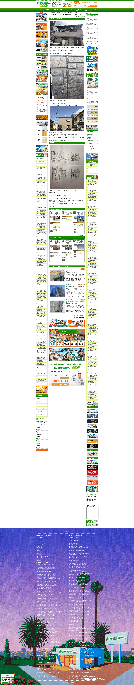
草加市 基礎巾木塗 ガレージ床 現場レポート (92, 42)
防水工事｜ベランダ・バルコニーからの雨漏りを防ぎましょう (79, 571)
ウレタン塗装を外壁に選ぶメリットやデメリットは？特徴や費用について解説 (82, 658)
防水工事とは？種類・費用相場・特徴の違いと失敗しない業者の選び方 (48, 642)
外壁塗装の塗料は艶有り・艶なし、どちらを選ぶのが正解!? (79, 666)
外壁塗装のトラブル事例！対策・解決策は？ (92, 350)
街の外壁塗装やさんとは (41, 537)
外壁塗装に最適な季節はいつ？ (41, 208)
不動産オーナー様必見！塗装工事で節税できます (92, 264)
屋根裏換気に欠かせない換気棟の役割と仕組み (41, 358)
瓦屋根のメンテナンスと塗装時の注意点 (41, 310)
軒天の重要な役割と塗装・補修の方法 (40, 265)
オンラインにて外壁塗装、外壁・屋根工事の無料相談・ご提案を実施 (80, 573)
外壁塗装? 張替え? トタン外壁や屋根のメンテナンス (77, 580)
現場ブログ (55, 12)
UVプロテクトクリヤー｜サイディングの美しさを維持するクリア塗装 (80, 648)
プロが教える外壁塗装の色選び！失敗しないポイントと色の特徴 (47, 565)
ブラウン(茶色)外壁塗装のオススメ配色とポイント (92, 376)
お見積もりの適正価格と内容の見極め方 (92, 207)
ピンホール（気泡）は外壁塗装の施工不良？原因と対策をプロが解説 (48, 612)
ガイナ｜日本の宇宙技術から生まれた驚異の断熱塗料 (78, 651)
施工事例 (47, 9)
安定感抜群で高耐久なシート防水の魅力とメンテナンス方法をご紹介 (48, 646)
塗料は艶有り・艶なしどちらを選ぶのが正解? (92, 293)
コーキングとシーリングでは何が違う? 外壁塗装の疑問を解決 (47, 629)
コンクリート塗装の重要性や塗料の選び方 (41, 335)
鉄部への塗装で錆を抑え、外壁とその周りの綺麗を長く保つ (79, 604)
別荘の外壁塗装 (71, 624)
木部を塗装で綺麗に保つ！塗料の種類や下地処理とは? (93, 328)
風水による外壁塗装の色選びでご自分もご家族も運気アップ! (47, 574)
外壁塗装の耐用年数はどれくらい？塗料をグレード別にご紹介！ (47, 602)
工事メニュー (63, 9)
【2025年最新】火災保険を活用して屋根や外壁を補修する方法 (79, 556)
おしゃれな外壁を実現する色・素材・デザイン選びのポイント (47, 662)
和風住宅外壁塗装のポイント (91, 302)
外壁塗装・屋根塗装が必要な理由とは (43, 588)
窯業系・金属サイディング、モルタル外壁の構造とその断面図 (47, 634)
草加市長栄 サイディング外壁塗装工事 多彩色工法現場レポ (92, 35)
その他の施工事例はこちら (79, 235)
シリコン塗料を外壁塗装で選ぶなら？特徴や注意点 (41, 217)
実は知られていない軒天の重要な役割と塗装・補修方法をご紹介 (79, 593)
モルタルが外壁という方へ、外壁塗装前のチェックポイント (79, 675)
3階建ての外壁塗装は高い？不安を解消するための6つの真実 (47, 584)
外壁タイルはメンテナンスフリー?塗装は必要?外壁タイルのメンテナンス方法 (82, 583)
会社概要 (94, 9)
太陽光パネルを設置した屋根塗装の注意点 (92, 325)
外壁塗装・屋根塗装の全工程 (74, 543)
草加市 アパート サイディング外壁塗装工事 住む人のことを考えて (92, 38)
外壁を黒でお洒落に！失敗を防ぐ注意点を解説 (92, 366)
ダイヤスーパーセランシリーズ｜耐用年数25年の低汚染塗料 (79, 639)
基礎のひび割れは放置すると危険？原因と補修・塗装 (46, 658)
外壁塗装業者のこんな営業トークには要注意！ (92, 277)
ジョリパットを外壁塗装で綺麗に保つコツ (92, 309)
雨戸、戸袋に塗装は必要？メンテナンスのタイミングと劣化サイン (80, 614)
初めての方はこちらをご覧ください (75, 537)
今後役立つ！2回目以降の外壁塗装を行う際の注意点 (77, 567)
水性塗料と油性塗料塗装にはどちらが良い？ (92, 296)
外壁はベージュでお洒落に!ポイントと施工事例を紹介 (93, 373)
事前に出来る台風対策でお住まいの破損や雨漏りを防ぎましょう (47, 655)
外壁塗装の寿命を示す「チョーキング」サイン (41, 227)
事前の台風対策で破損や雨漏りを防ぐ (91, 341)
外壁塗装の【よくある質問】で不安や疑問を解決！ (45, 564)
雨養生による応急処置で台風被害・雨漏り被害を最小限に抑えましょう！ (49, 656)
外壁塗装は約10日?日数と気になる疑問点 (92, 213)
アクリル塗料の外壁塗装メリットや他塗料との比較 (41, 211)
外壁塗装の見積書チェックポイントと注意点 (92, 203)
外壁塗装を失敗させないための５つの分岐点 (44, 571)
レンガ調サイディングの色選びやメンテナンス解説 (41, 233)
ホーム (39, 9)
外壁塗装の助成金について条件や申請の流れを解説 (77, 574)
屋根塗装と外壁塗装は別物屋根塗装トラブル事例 (41, 249)
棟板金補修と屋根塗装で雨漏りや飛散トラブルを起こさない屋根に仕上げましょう (50, 639)
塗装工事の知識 (40, 158)
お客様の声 (55, 9)
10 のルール (39, 546)
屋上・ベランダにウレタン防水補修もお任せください (41, 351)
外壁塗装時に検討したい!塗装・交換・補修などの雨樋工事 (78, 598)
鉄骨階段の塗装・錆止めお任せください (41, 319)
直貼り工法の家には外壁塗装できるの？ (91, 290)
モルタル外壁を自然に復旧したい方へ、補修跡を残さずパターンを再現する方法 (50, 611)
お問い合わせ (39, 411)
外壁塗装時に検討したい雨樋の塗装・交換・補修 (41, 278)
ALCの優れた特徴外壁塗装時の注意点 (40, 370)
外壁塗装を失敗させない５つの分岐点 (92, 191)
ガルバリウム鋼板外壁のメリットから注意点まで (92, 235)
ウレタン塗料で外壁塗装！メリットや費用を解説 (41, 214)
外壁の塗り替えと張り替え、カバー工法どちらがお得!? (46, 594)
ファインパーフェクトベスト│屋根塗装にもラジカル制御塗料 (79, 634)
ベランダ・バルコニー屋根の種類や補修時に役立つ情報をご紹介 (47, 641)
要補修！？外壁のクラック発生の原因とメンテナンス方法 (46, 608)
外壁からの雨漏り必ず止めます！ (74, 557)
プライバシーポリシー (41, 408)
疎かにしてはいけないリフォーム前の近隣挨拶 (92, 216)
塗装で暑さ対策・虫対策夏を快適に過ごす (41, 224)
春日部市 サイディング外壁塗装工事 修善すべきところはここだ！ (92, 29)
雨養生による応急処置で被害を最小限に (92, 344)
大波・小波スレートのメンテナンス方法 (41, 383)
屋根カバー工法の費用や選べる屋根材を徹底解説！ (77, 564)
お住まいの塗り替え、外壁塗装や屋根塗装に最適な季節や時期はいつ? (48, 605)
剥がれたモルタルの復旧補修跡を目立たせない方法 (41, 236)
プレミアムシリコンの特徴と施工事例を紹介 (92, 389)
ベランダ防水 (41, 67)
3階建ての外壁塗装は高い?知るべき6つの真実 (92, 223)
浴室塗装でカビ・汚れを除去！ (40, 329)
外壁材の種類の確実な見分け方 (90, 229)
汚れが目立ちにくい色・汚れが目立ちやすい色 (93, 94)
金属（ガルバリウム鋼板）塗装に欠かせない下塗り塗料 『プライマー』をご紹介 (82, 673)
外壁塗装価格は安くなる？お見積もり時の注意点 (41, 185)
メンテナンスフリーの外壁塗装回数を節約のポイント (92, 232)
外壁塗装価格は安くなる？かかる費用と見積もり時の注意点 (79, 553)
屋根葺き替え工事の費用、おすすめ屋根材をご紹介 (77, 563)
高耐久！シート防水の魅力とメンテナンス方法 (41, 355)
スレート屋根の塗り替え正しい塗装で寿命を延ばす (41, 291)
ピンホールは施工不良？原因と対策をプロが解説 (41, 240)
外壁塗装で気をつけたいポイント (41, 252)
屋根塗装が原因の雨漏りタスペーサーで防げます (41, 294)
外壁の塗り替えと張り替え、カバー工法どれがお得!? (92, 225)
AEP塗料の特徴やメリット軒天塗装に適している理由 (92, 398)
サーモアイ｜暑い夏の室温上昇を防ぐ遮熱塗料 (76, 635)
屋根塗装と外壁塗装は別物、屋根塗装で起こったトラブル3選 (47, 622)
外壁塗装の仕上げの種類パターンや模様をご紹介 (92, 385)
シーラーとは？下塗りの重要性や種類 (92, 255)
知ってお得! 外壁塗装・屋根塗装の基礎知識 (44, 587)
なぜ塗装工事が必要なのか (41, 161)
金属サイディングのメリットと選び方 (40, 300)
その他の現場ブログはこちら (79, 315)
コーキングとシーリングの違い (41, 367)
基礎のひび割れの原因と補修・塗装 (91, 347)
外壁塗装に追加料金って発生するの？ (91, 194)
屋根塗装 (41, 61)
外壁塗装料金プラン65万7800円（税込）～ (76, 544)
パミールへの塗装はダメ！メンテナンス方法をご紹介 (92, 331)
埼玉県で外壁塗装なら (41, 404)
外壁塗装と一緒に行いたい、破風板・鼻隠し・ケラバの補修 (79, 591)
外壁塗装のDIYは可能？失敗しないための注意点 (92, 280)
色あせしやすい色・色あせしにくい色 (92, 98)
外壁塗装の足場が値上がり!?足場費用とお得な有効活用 (78, 627)
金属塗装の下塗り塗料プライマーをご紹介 (92, 251)
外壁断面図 (39, 376)
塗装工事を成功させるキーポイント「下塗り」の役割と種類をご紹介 (80, 672)
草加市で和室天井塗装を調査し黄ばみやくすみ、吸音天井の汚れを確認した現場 (92, 17)
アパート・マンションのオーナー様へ (92, 168)
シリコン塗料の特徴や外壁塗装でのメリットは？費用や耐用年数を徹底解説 (81, 655)
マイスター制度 (39, 547)
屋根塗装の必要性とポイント (74, 560)
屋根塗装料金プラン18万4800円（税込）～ (76, 546)
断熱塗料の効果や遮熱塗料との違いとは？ (92, 334)
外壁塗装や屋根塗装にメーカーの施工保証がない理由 (92, 261)
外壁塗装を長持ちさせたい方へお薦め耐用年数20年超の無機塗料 (79, 669)
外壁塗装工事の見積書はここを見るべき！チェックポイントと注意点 (80, 551)
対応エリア (39, 553)
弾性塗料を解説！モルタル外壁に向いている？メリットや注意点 (47, 673)
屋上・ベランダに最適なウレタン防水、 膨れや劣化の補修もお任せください (49, 645)
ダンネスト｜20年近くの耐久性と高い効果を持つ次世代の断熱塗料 (80, 649)
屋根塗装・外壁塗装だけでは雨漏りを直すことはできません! (47, 585)
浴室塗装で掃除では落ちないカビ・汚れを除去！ (77, 610)
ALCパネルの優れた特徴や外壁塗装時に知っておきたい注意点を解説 (48, 631)
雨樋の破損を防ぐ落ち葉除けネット (40, 284)
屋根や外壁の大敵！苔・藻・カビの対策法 (92, 322)
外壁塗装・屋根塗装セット (41, 64)
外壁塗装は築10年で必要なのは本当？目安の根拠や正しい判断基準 (48, 577)
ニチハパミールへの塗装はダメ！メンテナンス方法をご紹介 (47, 652)
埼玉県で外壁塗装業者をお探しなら (43, 556)
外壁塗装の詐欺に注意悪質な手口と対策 (92, 210)
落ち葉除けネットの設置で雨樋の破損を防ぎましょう (78, 601)
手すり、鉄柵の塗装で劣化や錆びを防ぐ (41, 323)
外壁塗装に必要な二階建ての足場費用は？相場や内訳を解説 (79, 628)
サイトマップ (39, 414)
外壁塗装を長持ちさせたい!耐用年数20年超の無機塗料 (93, 258)
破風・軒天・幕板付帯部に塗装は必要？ (41, 259)
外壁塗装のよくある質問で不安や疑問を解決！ (92, 184)
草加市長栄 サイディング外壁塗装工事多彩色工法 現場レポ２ (92, 33)
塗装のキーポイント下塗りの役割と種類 (91, 248)
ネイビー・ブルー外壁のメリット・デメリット (92, 360)
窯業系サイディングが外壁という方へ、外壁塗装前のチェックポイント (80, 676)
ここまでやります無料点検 (86, 10)
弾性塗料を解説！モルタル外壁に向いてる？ (92, 382)
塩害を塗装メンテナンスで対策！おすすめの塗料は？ (46, 649)
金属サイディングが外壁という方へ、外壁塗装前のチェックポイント (80, 678)
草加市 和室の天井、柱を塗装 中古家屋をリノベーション (92, 20)
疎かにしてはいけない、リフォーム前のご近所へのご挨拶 (46, 581)
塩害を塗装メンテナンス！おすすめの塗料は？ (41, 361)
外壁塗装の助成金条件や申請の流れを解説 (92, 187)
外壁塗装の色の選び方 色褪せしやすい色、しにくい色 (46, 567)
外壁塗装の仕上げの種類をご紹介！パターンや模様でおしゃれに (47, 676)
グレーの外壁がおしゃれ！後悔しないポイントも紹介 (92, 363)
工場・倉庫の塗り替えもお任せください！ (92, 165)
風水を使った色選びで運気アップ (93, 91)
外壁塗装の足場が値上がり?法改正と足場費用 (93, 270)
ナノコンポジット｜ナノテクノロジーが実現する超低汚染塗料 (79, 645)
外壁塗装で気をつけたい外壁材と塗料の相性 (41, 380)
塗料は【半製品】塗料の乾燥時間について (41, 364)
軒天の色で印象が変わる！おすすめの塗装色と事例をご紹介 (79, 594)
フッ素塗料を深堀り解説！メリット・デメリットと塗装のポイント (48, 672)
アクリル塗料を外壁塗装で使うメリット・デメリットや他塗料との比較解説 (81, 656)
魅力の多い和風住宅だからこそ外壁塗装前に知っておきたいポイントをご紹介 (82, 584)
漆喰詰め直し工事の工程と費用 (91, 306)
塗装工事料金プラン (78, 10)
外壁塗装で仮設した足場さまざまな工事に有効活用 (92, 267)
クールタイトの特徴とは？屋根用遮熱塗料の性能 (92, 392)
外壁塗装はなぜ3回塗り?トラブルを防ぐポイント (41, 256)
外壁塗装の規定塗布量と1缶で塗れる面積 (92, 315)
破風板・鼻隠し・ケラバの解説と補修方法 (41, 262)
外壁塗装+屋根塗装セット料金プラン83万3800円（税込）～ (79, 547)
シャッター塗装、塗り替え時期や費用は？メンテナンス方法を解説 (80, 611)
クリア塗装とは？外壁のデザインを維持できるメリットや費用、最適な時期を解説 (82, 659)
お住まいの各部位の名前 (41, 198)
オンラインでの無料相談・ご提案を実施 (92, 181)
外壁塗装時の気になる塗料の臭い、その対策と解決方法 (46, 582)
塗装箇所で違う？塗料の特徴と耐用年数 (92, 245)
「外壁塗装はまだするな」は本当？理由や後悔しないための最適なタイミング (50, 578)
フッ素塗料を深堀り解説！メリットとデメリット (92, 379)
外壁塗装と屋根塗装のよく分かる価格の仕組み (76, 539)
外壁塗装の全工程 (40, 174)
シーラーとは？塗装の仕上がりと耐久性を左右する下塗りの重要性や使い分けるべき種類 (83, 671)
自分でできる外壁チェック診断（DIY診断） (44, 591)
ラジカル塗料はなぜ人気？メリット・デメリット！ (92, 395)
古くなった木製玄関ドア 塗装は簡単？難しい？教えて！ (92, 23)
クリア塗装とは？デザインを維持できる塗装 (41, 220)
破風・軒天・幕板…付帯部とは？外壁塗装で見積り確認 (78, 590)
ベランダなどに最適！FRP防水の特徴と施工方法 (41, 348)
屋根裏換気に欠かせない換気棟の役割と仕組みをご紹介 (46, 648)
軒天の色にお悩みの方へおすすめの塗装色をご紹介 (41, 268)
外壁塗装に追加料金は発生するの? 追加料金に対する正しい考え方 (80, 576)
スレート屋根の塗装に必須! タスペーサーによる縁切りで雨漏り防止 (48, 624)
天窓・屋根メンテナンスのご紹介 (41, 272)
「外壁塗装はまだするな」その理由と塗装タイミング (41, 178)
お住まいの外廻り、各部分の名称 (42, 595)
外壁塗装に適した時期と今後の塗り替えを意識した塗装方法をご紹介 (48, 604)
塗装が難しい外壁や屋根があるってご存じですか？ (92, 283)
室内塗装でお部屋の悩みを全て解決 (75, 570)
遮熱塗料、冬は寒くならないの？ (74, 662)
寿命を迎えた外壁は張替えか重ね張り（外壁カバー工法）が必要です (80, 566)
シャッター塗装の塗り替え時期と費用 (40, 332)
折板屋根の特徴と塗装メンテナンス (40, 307)
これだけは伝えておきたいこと (42, 543)
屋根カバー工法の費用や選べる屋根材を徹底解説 (41, 195)
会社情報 (38, 551)
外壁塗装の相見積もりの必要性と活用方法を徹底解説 (46, 618)
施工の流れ (71, 9)
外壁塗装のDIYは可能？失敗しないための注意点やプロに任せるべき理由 (49, 592)
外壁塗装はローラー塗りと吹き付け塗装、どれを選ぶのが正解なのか (48, 628)
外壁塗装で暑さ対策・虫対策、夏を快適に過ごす (77, 625)
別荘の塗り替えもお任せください (92, 171)
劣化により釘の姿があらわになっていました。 (57, 103)
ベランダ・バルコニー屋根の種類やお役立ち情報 (41, 342)
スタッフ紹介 (39, 401)
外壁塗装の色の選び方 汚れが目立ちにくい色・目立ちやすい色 (47, 568)
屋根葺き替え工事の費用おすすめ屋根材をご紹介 (41, 192)
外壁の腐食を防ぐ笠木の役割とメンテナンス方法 (41, 275)
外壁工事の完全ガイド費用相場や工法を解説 (41, 182)
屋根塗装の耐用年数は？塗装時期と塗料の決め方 (92, 353)
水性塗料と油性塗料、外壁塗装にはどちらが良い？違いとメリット (80, 668)
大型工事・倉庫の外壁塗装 (73, 621)
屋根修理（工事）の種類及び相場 (40, 189)
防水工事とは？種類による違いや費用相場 (41, 345)
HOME (51, 12)
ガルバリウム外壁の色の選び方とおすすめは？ (44, 601)
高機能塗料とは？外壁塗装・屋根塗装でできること (41, 246)
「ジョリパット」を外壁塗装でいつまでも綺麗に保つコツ (46, 635)
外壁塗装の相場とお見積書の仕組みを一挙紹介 (76, 550)
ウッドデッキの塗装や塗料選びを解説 (41, 326)
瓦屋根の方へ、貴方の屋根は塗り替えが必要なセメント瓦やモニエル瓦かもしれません (83, 588)
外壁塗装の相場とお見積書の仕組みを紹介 (92, 200)
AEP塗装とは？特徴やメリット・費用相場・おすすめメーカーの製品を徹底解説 (82, 661)
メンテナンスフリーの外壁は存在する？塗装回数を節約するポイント (48, 598)
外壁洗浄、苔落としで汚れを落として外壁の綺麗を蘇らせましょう (80, 615)
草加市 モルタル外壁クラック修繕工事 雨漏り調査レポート (92, 44)
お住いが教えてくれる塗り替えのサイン (41, 168)
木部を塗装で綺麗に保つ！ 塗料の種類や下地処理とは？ (46, 651)
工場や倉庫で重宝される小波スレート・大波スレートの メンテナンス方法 (49, 638)
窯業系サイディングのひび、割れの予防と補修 (92, 286)
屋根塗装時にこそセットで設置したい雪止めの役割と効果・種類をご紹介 (81, 600)
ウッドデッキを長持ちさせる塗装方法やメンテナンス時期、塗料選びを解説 (81, 608)
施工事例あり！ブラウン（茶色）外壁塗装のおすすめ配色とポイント (48, 671)
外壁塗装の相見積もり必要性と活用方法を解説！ (92, 197)
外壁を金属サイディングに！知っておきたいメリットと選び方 (79, 578)
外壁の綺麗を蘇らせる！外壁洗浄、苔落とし (92, 318)
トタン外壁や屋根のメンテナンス (40, 303)
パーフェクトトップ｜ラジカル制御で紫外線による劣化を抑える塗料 (80, 632)
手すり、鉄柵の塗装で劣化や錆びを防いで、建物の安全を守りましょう (80, 607)
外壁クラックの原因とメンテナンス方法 (41, 230)
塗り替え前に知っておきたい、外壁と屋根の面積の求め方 (46, 632)
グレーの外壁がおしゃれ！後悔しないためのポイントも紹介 (47, 665)
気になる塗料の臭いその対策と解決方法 (91, 219)
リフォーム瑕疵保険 (40, 544)
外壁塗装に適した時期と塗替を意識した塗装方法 (41, 205)
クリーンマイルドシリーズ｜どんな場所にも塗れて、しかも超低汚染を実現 (81, 652)
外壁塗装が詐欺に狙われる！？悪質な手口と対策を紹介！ (46, 619)
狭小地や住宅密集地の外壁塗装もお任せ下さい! (41, 297)
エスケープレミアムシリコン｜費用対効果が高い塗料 (78, 641)
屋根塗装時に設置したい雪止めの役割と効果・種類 (41, 281)
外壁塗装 (41, 57)
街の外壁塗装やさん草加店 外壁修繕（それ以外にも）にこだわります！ (92, 26)
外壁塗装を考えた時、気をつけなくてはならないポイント (46, 615)
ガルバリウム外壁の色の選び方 (91, 239)
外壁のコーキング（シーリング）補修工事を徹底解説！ (78, 577)
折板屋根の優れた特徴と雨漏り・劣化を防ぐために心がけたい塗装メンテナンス (82, 581)
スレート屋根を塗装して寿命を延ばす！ (75, 620)
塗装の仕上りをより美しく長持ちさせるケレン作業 (41, 243)
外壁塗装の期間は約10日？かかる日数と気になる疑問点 (46, 575)
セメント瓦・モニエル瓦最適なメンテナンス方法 (41, 313)
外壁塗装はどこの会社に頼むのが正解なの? (44, 625)
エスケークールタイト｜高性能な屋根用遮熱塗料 (77, 642)
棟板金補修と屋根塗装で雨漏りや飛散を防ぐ (41, 339)
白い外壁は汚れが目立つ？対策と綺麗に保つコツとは (92, 369)
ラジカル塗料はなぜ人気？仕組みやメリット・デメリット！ (47, 675)
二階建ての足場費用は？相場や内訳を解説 (92, 274)
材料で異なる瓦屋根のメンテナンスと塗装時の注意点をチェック (79, 587)
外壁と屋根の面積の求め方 (41, 373)
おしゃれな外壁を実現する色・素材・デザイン (92, 357)
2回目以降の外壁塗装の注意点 (91, 242)
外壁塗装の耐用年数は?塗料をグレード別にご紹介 (41, 201)
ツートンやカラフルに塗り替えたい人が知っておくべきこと (93, 102)
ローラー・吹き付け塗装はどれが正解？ (91, 312)
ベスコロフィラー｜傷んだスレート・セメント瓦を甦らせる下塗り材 (80, 638)
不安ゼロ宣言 (39, 550)
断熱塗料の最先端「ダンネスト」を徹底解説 (92, 337)
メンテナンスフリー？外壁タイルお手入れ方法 (92, 299)
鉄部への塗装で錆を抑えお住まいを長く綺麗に (41, 316)
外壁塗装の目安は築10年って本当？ (40, 171)
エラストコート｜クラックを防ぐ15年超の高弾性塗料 (78, 646)
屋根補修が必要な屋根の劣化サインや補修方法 (41, 288)
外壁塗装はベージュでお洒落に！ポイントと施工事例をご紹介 (47, 669)
